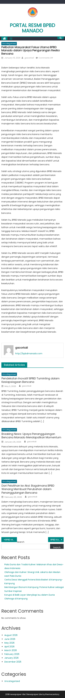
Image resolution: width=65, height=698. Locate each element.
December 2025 (12, 661)
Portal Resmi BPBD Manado (32, 28)
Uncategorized (9, 43)
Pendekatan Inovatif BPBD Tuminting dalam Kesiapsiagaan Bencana (31, 380)
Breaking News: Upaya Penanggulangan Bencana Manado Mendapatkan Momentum (31, 435)
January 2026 (11, 657)
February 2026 (11, 654)
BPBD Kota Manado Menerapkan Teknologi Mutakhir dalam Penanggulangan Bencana (57, 539)
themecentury (52, 694)
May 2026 (9, 642)
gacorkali (29, 57)
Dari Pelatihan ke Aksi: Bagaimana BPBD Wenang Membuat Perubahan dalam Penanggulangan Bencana (28, 489)
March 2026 (10, 650)
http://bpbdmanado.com (28, 353)
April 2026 (9, 646)
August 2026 (11, 635)
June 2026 (9, 639)
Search (20, 541)
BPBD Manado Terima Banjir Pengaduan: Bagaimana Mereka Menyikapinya (11, 539)
